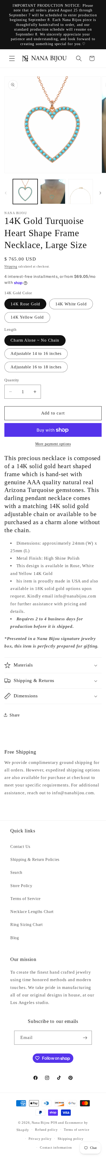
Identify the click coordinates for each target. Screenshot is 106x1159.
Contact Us (20, 846)
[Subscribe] (85, 1038)
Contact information (56, 1147)
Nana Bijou (41, 1123)
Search (16, 872)
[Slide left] (5, 193)
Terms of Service (25, 898)
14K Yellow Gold (27, 317)
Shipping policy (70, 1139)
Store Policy (21, 885)
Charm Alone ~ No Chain (35, 340)
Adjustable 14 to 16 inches (36, 353)
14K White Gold (71, 304)
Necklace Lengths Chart (32, 911)
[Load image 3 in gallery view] (52, 191)
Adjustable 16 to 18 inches (36, 367)
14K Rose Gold (25, 304)
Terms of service (77, 1130)
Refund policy (46, 1130)
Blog (14, 938)
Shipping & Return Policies (34, 859)
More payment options (53, 444)
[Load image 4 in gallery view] (80, 191)
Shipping (10, 266)
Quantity (11, 380)
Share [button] (15, 715)
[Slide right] (100, 193)
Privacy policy (40, 1139)
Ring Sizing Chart (26, 924)
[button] (12, 58)
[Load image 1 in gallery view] (25, 191)
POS (54, 1123)
